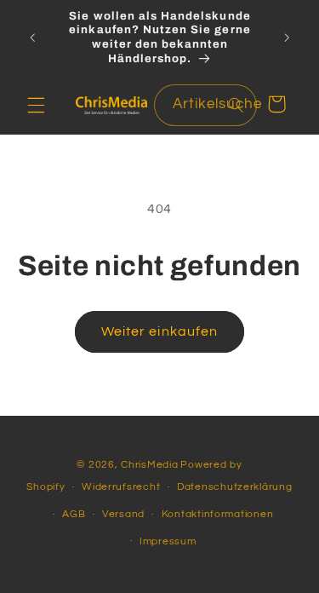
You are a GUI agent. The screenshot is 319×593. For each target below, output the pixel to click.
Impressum (168, 541)
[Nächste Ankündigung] (286, 37)
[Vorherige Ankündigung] (32, 37)
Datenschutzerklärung (235, 487)
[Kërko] (235, 104)
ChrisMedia (149, 464)
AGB (73, 514)
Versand (123, 514)
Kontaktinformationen (218, 514)
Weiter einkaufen (159, 331)
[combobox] (205, 105)
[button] (35, 104)
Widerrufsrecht (121, 487)
